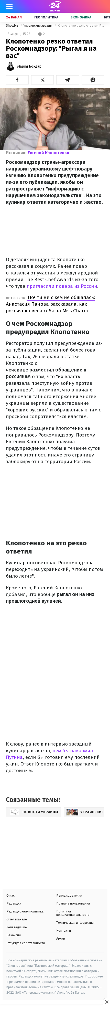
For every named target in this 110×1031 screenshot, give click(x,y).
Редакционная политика (24, 911)
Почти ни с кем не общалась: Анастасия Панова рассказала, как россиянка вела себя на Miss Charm (50, 304)
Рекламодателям (69, 895)
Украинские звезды (38, 25)
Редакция (13, 903)
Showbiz (12, 25)
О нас (10, 895)
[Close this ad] (106, 1001)
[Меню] (9, 6)
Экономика (81, 17)
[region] (55, 1018)
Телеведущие (16, 927)
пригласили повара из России (61, 286)
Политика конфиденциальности (73, 913)
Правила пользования (73, 903)
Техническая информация (75, 922)
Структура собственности (25, 943)
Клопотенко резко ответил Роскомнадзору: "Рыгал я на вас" (81, 25)
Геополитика (46, 17)
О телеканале (16, 919)
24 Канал (14, 17)
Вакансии (13, 935)
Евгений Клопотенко (48, 152)
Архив (60, 938)
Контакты (63, 930)
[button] (17, 79)
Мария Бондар (29, 66)
